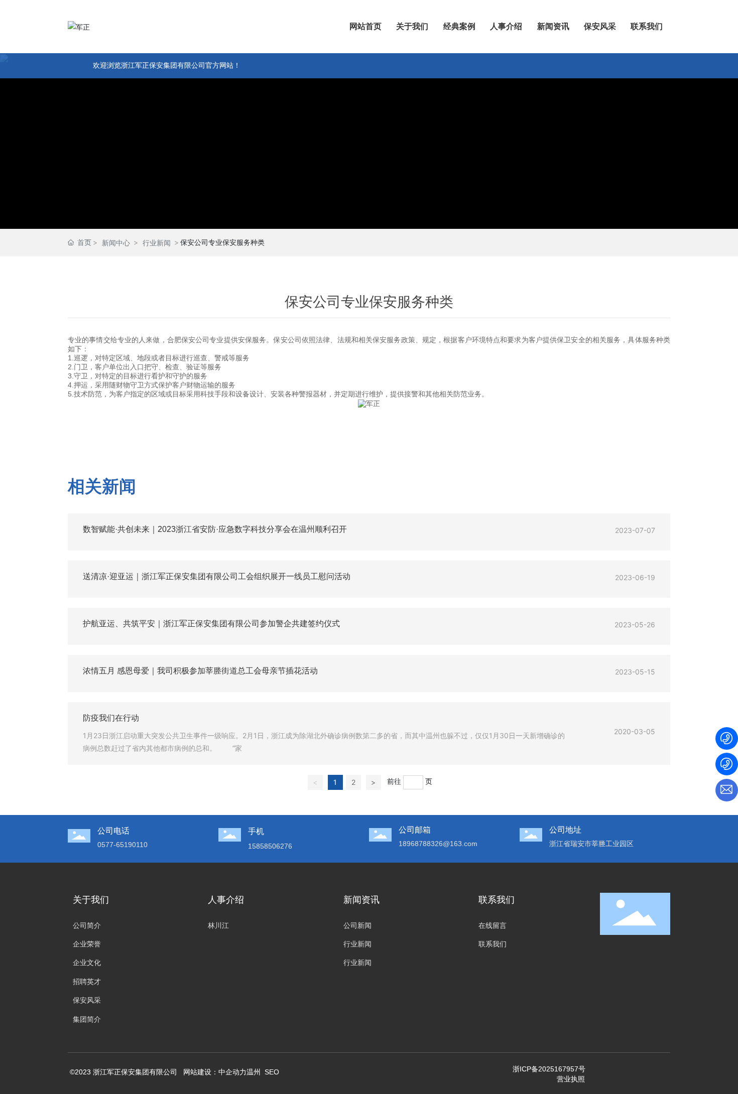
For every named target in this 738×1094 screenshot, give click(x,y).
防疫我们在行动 (111, 718)
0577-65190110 (122, 845)
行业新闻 (157, 242)
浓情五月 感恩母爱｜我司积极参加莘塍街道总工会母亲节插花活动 (200, 670)
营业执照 (571, 1079)
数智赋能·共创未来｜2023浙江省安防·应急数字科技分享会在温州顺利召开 (215, 529)
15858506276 (270, 846)
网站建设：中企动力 (214, 1072)
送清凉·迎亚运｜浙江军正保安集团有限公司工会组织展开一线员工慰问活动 (216, 576)
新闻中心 (116, 242)
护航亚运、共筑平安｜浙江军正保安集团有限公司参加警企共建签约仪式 (211, 623)
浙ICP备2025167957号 (549, 1069)
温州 (254, 1072)
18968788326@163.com (438, 844)
